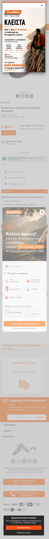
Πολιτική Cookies (29, 523)
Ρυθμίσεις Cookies (24, 532)
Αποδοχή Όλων (23, 528)
